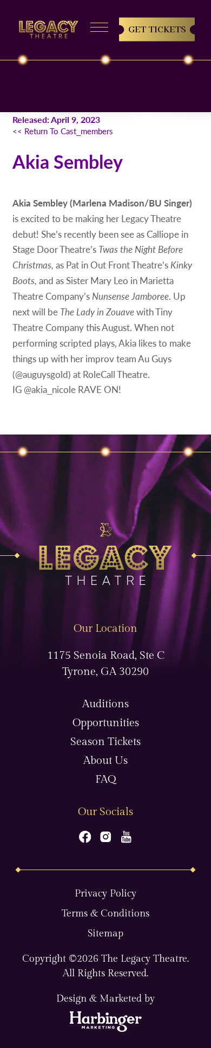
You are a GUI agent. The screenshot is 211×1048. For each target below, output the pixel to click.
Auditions (105, 704)
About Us (105, 760)
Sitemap (105, 933)
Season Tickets (105, 741)
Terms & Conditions (105, 913)
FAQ (105, 779)
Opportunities (105, 722)
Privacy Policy (105, 893)
